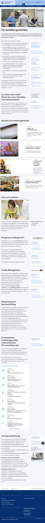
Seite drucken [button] (15, 488)
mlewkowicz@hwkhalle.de (36, 297)
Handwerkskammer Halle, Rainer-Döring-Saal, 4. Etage (16, 393)
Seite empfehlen (5, 488)
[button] (23, 4)
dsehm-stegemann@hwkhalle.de (36, 85)
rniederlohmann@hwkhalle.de (37, 282)
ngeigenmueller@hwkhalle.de (37, 53)
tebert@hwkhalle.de (35, 70)
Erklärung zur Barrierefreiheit (29, 498)
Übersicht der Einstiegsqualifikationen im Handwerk (36, 449)
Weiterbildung (12, 6)
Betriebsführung (30, 6)
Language (19, 4)
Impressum (3, 498)
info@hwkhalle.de (27, 514)
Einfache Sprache (32, 2)
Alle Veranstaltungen (15, 429)
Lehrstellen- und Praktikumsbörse (35, 96)
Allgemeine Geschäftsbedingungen (7, 504)
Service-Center (39, 6)
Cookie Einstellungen (40, 518)
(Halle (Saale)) (10, 394)
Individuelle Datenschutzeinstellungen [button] (8, 500)
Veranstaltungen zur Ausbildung (9, 366)
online (8, 417)
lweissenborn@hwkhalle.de (36, 262)
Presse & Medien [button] (24, 2)
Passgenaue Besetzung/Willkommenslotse (14, 262)
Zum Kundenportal (36, 94)
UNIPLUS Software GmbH (13, 519)
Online (8, 371)
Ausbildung (4, 6)
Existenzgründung (21, 6)
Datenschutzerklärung (5, 502)
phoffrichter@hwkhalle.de (36, 249)
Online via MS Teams (11, 378)
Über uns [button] (18, 2)
